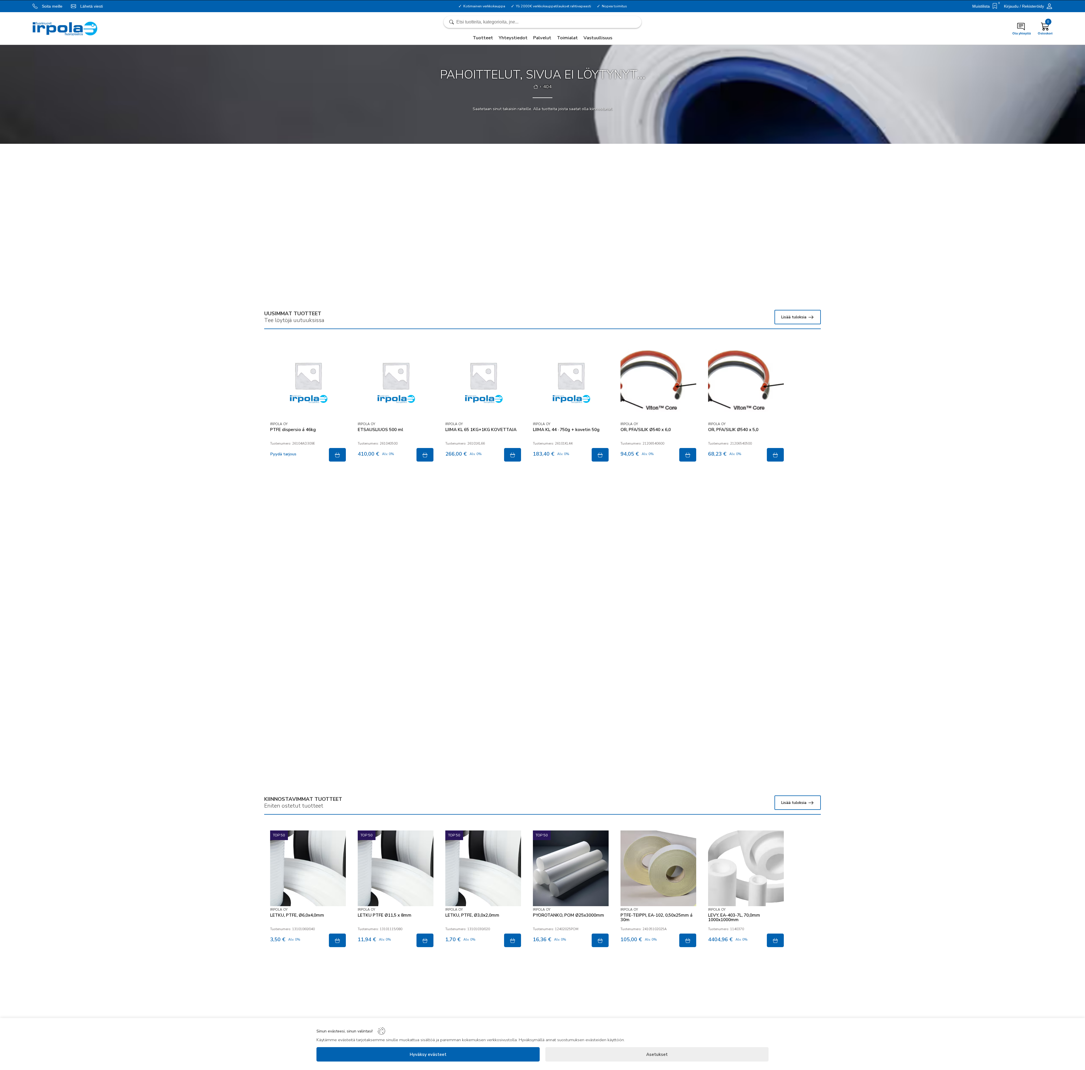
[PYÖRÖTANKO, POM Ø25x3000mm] (571, 868)
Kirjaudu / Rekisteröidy (1024, 6)
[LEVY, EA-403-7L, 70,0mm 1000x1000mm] (746, 868)
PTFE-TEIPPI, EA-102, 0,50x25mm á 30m (656, 917)
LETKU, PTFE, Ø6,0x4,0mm (297, 915)
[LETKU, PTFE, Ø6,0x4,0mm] (308, 868)
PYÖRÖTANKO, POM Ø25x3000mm (568, 915)
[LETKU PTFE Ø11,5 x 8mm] (395, 868)
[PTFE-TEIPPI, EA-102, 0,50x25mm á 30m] (658, 868)
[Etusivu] (535, 86)
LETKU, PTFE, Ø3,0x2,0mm (472, 915)
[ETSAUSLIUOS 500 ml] (395, 383)
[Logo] (65, 28)
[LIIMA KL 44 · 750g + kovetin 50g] (571, 383)
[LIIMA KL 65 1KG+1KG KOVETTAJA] (483, 383)
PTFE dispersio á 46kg (293, 429)
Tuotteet (483, 37)
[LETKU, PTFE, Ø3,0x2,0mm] (483, 868)
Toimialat (567, 37)
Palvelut (542, 37)
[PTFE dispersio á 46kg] (308, 383)
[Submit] (337, 455)
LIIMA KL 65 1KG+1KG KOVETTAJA (481, 429)
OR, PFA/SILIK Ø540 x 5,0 (733, 429)
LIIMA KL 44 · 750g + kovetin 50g (566, 429)
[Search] (542, 22)
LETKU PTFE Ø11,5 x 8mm (384, 915)
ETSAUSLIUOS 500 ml (380, 429)
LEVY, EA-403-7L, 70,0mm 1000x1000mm (734, 917)
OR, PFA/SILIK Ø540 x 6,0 (645, 429)
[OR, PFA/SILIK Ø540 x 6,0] (658, 383)
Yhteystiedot (513, 37)
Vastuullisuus (597, 37)
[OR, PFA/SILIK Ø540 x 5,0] (746, 383)
